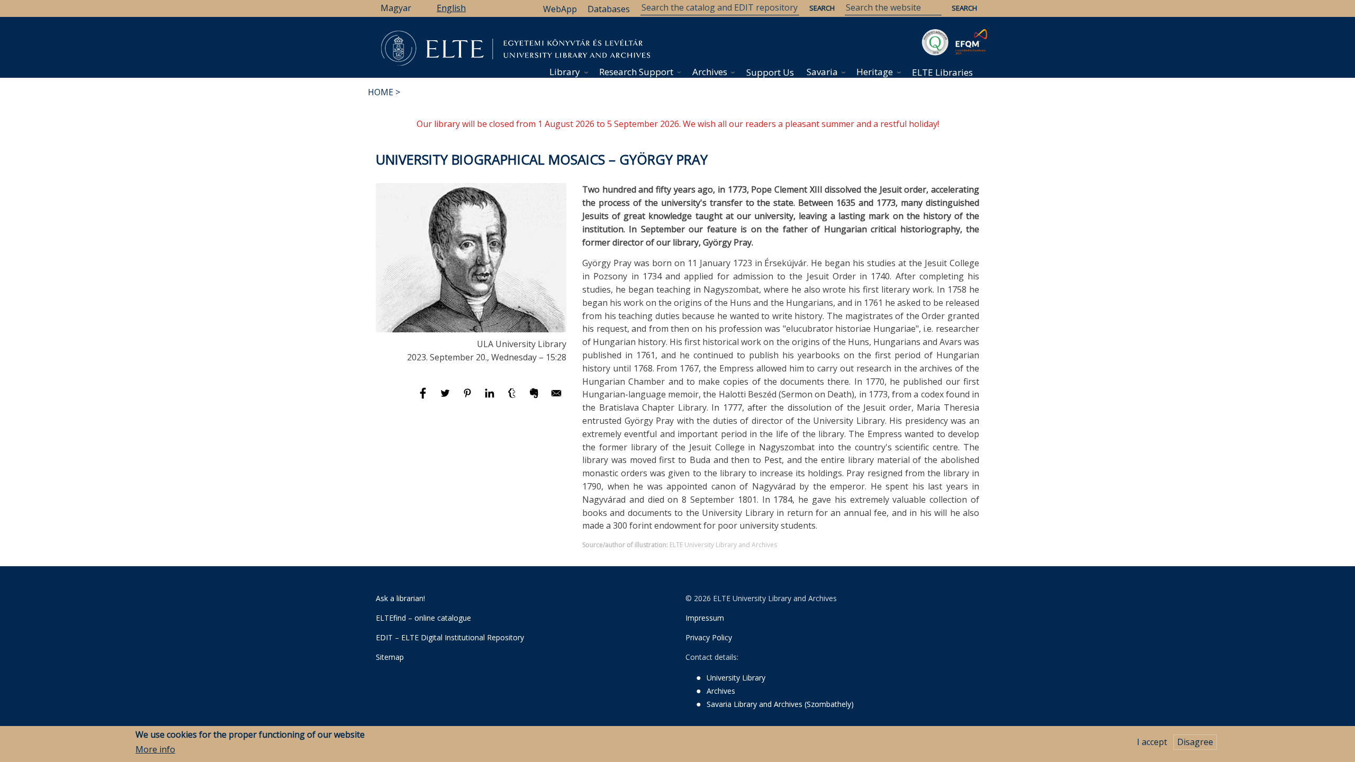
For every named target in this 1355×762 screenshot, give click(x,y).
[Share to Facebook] (424, 398)
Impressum (704, 618)
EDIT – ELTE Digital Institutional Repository (450, 637)
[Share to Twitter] (446, 398)
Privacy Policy (708, 637)
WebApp (560, 9)
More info (155, 750)
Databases (609, 9)
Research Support (636, 72)
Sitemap (390, 657)
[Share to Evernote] (535, 398)
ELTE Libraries (942, 72)
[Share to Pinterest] (468, 398)
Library (564, 72)
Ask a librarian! (400, 598)
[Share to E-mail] (556, 398)
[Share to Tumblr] (513, 398)
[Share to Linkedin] (491, 398)
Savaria (822, 72)
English (451, 8)
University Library (736, 678)
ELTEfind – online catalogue (423, 618)
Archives (709, 72)
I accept (1152, 742)
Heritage (874, 72)
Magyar (396, 8)
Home (380, 92)
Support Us (770, 72)
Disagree (1195, 742)
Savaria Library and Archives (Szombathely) (780, 704)
